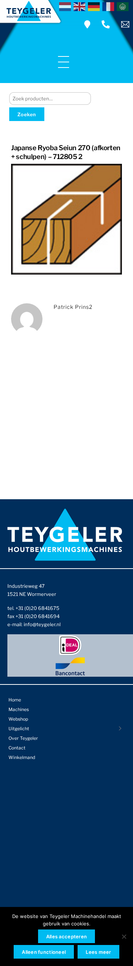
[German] (95, 6)
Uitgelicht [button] (18, 728)
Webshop (18, 719)
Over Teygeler (23, 738)
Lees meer (98, 952)
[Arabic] (124, 6)
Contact (16, 748)
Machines (18, 709)
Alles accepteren (66, 936)
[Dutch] (66, 6)
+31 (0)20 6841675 (37, 608)
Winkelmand (21, 757)
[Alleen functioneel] (123, 936)
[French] (109, 6)
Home (14, 700)
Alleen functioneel (44, 952)
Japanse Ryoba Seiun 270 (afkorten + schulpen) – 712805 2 (65, 152)
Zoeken (26, 114)
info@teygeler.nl (42, 624)
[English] (81, 6)
